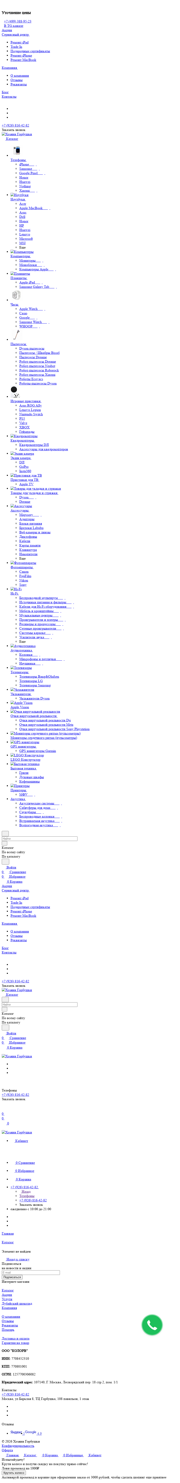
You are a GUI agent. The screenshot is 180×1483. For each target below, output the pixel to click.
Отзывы (17, 80)
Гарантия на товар (15, 1343)
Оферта (7, 1450)
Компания (9, 1308)
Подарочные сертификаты (30, 51)
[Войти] (4, 1109)
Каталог (8, 1290)
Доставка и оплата (15, 1338)
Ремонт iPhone (21, 55)
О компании (20, 75)
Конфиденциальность (18, 1446)
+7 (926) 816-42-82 (15, 125)
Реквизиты (19, 84)
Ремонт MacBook (23, 60)
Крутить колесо (14, 1472)
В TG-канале (13, 26)
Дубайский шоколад (17, 1303)
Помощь (8, 1330)
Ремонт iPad (20, 42)
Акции (7, 1295)
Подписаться (12, 1277)
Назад (26, 1191)
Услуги (7, 1299)
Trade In (16, 47)
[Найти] (5, 862)
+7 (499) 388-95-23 (17, 21)
